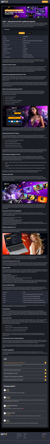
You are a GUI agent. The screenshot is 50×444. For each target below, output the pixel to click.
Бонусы (25, 437)
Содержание (7, 29)
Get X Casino (19, 433)
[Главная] (4, 2)
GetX (12, 329)
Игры (25, 435)
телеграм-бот (12, 258)
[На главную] (8, 434)
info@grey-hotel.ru (44, 437)
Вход (18, 437)
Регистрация (19, 435)
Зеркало (25, 433)
